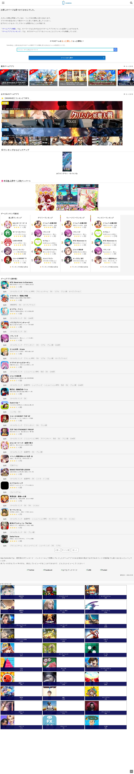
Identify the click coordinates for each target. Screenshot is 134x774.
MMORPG (13, 305)
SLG (42, 371)
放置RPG (27, 385)
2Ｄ (25, 318)
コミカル (36, 505)
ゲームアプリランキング (11, 31)
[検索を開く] (131, 3)
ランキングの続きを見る (20, 267)
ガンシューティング (30, 545)
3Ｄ (51, 291)
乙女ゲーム (14, 465)
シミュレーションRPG (31, 371)
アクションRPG (29, 291)
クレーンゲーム (15, 492)
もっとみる (129, 66)
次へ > (74, 550)
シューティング (37, 385)
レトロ (39, 479)
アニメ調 (64, 291)
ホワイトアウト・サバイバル (67, 173)
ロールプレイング (16, 291)
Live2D (31, 318)
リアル (57, 291)
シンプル (13, 412)
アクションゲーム (42, 291)
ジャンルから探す (67, 58)
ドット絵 (46, 479)
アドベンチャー (29, 345)
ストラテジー (53, 519)
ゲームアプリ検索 (9, 29)
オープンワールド (75, 291)
